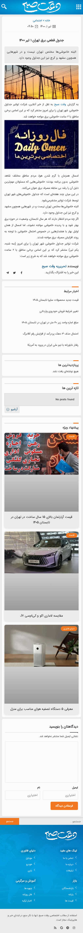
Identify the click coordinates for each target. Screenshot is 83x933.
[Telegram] (67, 928)
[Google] (61, 928)
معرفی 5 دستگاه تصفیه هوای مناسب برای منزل (41, 708)
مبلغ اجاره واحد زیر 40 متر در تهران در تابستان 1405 (50, 322)
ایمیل (75, 787)
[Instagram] (74, 928)
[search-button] (4, 6)
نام (38, 787)
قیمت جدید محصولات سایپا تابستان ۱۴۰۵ (55, 300)
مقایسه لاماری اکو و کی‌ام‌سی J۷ (41, 615)
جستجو (9, 821)
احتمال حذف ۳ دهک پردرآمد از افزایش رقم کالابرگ (50, 334)
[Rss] (55, 928)
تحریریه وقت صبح (54, 266)
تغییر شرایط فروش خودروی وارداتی (58, 311)
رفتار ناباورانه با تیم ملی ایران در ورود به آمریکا (53, 345)
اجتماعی (37, 20)
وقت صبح (60, 104)
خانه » (46, 20)
